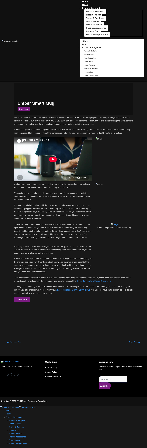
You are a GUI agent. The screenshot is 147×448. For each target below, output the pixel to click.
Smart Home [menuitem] (14, 430)
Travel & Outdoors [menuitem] (16, 427)
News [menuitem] (8, 414)
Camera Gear (92, 31)
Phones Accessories (96, 28)
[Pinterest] (8, 374)
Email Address (105, 374)
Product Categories (92, 8)
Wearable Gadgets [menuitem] (17, 420)
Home (84, 41)
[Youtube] (14, 374)
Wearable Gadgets (95, 11)
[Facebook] (11, 374)
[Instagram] (18, 374)
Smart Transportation (97, 34)
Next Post (134, 342)
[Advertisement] (66, 327)
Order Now (22, 300)
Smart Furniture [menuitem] (15, 434)
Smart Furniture (94, 25)
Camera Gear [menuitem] (14, 440)
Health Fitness (93, 15)
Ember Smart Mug (36, 103)
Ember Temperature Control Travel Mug (94, 281)
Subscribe (104, 386)
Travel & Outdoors (95, 18)
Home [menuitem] (8, 411)
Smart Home (92, 21)
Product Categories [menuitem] (14, 417)
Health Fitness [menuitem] (15, 424)
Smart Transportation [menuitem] (18, 443)
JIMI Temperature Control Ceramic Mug (73, 290)
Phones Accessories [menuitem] (17, 437)
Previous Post (14, 342)
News (85, 5)
